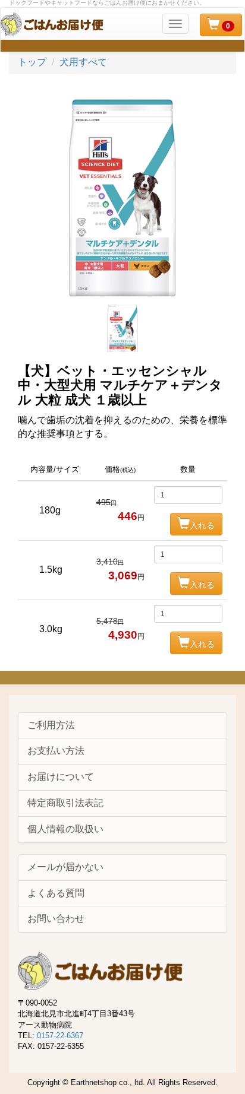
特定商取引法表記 (65, 803)
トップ (32, 62)
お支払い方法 (55, 751)
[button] (221, 25)
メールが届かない (65, 867)
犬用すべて (83, 62)
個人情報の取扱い (65, 829)
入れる (202, 525)
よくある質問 (55, 893)
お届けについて (60, 777)
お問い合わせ (55, 919)
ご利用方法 (51, 725)
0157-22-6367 (60, 1035)
